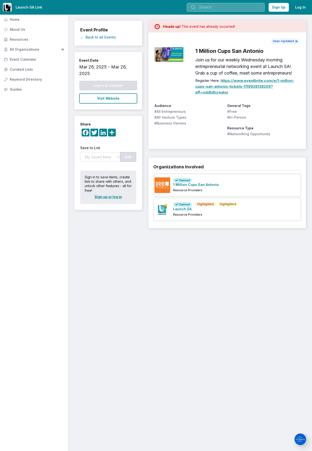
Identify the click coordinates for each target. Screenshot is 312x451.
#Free (232, 111)
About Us (14, 29)
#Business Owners (170, 123)
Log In (300, 7)
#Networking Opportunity (248, 134)
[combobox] (226, 7)
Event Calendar (19, 59)
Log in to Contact (108, 85)
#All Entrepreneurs (170, 111)
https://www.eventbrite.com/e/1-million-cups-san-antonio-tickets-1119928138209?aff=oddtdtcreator (244, 86)
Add (128, 157)
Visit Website (108, 98)
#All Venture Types (170, 117)
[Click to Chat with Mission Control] (300, 439)
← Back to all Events (98, 37)
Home (11, 19)
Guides (12, 89)
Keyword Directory (22, 79)
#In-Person (236, 117)
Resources (15, 39)
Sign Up (278, 7)
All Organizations (21, 49)
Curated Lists (18, 69)
